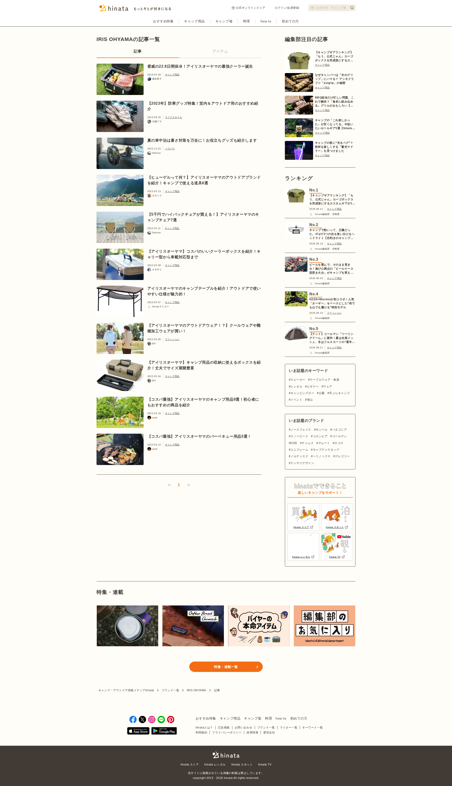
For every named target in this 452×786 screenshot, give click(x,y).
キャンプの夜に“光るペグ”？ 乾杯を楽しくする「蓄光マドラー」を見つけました (334, 146)
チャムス (308, 443)
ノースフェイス (301, 429)
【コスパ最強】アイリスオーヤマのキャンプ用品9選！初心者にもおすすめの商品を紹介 (203, 402)
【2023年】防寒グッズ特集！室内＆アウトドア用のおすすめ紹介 (202, 106)
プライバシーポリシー (227, 732)
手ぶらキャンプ (339, 393)
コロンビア (320, 436)
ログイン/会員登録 (287, 7)
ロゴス (339, 443)
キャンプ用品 (194, 21)
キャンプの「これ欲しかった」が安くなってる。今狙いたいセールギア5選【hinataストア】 (335, 124)
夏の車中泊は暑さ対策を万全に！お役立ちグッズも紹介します (202, 140)
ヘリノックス (321, 456)
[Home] (135, 9)
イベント (296, 399)
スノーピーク (299, 436)
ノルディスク (299, 456)
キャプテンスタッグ (326, 449)
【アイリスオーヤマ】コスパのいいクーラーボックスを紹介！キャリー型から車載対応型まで (204, 254)
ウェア (327, 386)
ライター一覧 (289, 727)
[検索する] (352, 7)
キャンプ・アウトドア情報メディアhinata (126, 690)
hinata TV (264, 764)
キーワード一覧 (312, 727)
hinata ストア (190, 764)
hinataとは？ (204, 727)
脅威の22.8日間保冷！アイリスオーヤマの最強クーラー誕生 (200, 66)
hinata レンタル (215, 764)
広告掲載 (224, 727)
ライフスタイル (173, 117)
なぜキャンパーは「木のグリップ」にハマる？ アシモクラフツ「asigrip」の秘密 (334, 79)
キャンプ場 (224, 21)
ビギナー (313, 386)
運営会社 (269, 732)
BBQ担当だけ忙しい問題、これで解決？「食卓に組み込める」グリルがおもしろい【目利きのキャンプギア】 (334, 102)
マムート (324, 443)
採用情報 (252, 732)
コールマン (339, 436)
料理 (246, 21)
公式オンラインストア (250, 7)
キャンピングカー (302, 393)
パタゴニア (339, 429)
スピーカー (298, 379)
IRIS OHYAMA (196, 690)
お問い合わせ (243, 727)
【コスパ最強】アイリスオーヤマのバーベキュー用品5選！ (199, 436)
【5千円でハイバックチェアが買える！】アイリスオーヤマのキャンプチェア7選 (203, 217)
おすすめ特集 (163, 21)
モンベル (321, 429)
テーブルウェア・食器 (324, 379)
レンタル (296, 386)
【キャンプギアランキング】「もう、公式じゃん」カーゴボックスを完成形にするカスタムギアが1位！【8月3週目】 (334, 56)
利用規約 (201, 732)
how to (266, 21)
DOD (294, 443)
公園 (321, 393)
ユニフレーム (299, 449)
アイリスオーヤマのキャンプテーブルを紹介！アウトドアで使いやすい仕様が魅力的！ (204, 291)
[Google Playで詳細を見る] (164, 732)
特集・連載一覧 (226, 667)
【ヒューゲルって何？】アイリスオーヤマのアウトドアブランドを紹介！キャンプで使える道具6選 (204, 180)
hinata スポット (242, 764)
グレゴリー (342, 456)
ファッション (172, 339)
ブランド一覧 (170, 690)
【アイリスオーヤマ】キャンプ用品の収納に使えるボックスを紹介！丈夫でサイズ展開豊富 (204, 365)
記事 (137, 51)
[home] (226, 755)
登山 (310, 399)
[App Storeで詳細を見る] (138, 732)
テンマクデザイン (302, 463)
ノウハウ (170, 148)
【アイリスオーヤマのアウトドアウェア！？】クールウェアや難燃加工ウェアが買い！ (204, 328)
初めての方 (290, 21)
